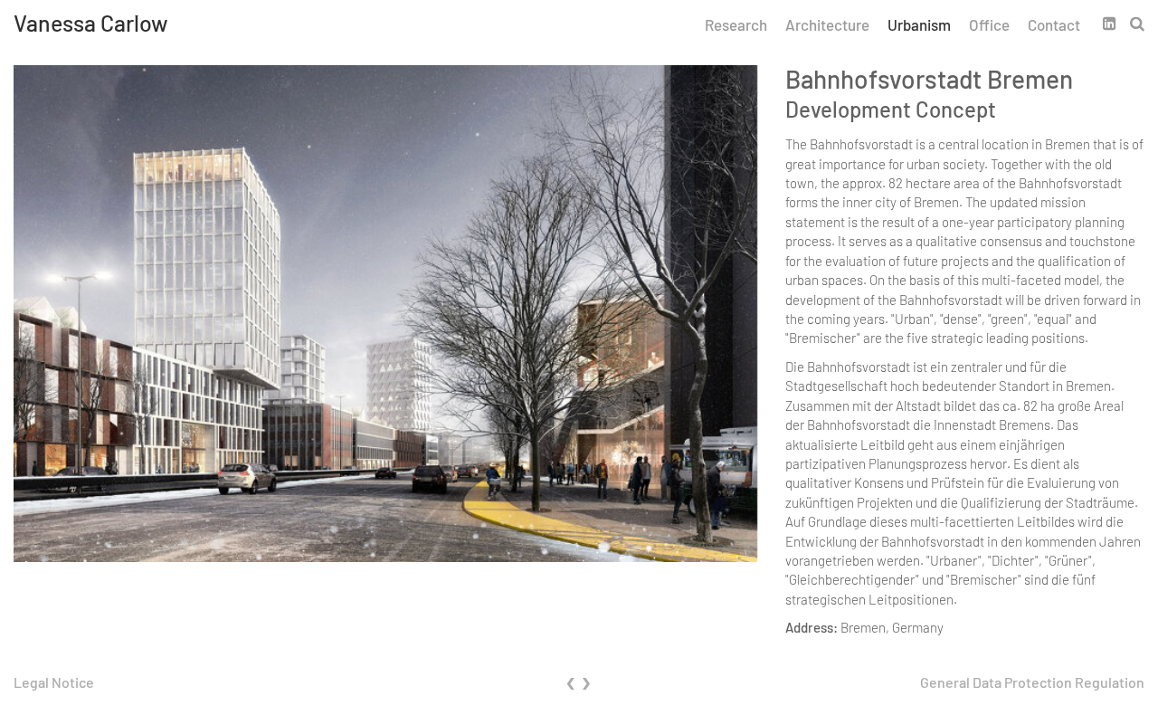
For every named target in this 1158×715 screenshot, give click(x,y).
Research (736, 24)
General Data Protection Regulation (1032, 682)
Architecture (827, 24)
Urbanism (919, 24)
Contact (1054, 24)
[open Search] (1137, 22)
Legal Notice (54, 682)
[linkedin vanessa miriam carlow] (1116, 23)
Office (989, 24)
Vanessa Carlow (91, 22)
